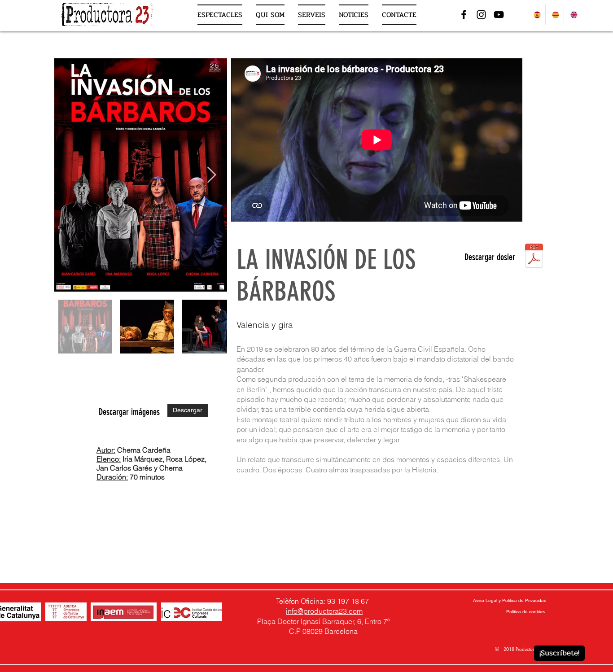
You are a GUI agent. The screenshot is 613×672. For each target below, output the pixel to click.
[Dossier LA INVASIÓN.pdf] (534, 257)
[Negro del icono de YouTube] (499, 15)
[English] (573, 14)
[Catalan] (554, 14)
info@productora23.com (324, 611)
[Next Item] (211, 175)
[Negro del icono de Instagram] (481, 15)
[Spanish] (536, 14)
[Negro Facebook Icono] (464, 15)
